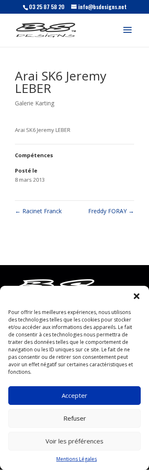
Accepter (74, 395)
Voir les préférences (74, 441)
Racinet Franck (38, 211)
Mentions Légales (76, 459)
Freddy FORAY (111, 211)
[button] (136, 296)
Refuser (74, 418)
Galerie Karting (34, 103)
